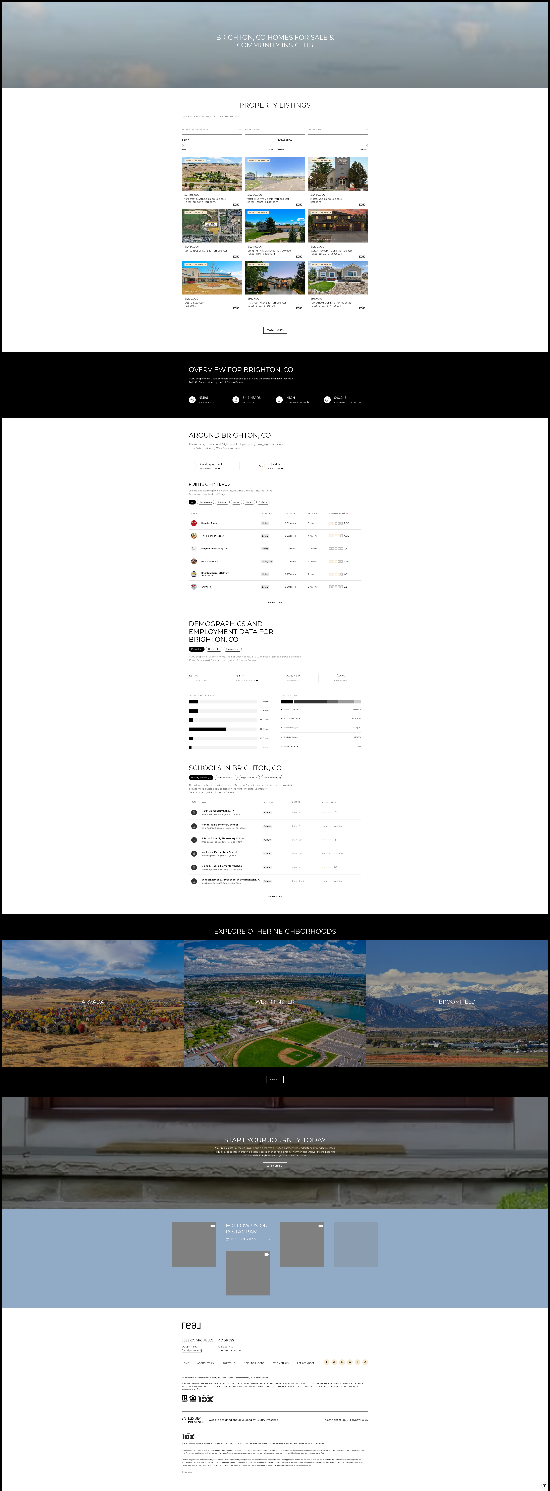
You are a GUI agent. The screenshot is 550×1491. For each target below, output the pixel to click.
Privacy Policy (359, 1420)
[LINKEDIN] (342, 1362)
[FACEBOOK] (326, 1362)
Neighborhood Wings (213, 548)
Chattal (205, 587)
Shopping (224, 502)
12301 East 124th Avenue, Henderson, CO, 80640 (224, 828)
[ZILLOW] (365, 1362)
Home (185, 1363)
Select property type (195, 129)
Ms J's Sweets (208, 561)
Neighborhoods (254, 1363)
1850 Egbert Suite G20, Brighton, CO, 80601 (221, 883)
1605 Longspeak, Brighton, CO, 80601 (219, 856)
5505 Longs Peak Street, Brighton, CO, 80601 (222, 869)
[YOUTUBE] (350, 1362)
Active (237, 502)
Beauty (250, 502)
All (193, 502)
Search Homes (275, 330)
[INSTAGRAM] (334, 1362)
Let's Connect (305, 1363)
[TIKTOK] (357, 1362)
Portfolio (229, 1363)
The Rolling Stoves (211, 536)
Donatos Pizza (209, 523)
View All (275, 1079)
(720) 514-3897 (190, 1346)
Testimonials (281, 1363)
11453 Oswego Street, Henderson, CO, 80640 (222, 842)
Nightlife (264, 502)
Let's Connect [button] (275, 1166)
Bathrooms (252, 129)
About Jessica (205, 1363)
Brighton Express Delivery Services (215, 574)
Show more (275, 602)
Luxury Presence (267, 1420)
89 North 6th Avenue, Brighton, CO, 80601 (221, 814)
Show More (275, 896)
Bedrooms (314, 129)
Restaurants (207, 502)
